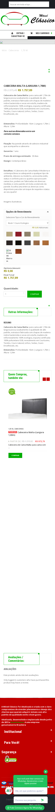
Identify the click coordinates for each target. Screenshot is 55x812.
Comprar (34, 294)
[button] (27, 211)
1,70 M (24, 50)
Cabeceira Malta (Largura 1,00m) (26, 433)
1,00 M (10, 429)
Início (4, 50)
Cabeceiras (14, 50)
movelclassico (17, 722)
